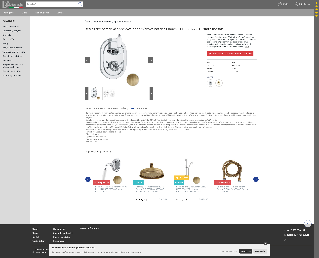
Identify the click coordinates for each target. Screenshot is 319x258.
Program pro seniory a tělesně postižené (12, 65)
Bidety (5, 43)
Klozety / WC (8, 39)
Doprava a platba (61, 236)
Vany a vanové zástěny (12, 47)
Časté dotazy (39, 240)
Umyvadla (6, 35)
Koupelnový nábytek (11, 30)
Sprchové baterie (122, 21)
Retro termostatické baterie (216, 213)
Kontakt (60, 12)
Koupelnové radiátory (12, 56)
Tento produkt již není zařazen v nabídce (231, 53)
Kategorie (9, 12)
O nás (24, 12)
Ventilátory (7, 60)
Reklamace (58, 240)
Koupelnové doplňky (11, 71)
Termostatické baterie (128, 213)
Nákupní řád (59, 228)
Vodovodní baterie (10, 26)
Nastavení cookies (89, 228)
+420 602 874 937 (296, 230)
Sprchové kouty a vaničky (13, 52)
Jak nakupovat (42, 12)
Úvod (87, 21)
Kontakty (37, 236)
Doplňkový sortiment (12, 75)
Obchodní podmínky (63, 232)
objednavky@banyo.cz (298, 234)
